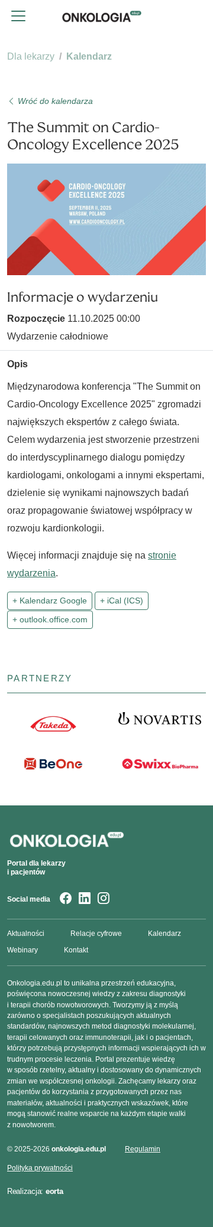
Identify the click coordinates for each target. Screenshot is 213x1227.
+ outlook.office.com (50, 619)
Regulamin (142, 1149)
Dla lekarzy (30, 56)
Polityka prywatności (40, 1168)
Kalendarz (89, 56)
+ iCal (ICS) (121, 600)
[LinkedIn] (85, 899)
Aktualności (25, 933)
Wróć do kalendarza (54, 101)
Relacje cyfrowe (96, 933)
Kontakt (76, 950)
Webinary (22, 950)
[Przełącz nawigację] (18, 16)
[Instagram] (103, 899)
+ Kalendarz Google (49, 600)
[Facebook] (66, 899)
